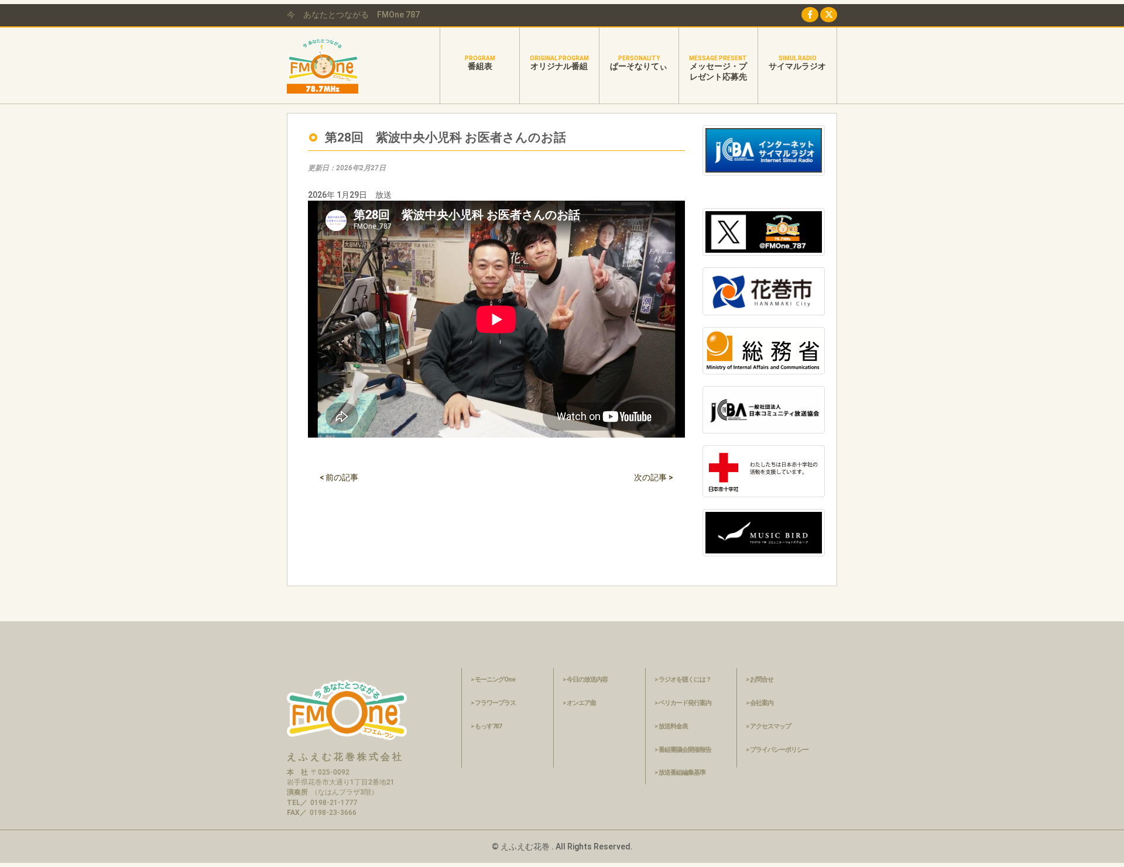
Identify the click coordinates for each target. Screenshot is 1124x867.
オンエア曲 (581, 703)
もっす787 (488, 726)
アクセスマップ (770, 726)
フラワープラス (495, 703)
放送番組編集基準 (682, 772)
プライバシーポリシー (779, 750)
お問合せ (761, 679)
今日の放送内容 (587, 679)
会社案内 (761, 703)
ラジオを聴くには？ (685, 679)
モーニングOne (495, 679)
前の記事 (339, 477)
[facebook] (809, 14)
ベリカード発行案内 (685, 703)
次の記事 (653, 477)
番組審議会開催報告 (685, 750)
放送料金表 (673, 726)
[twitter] (828, 14)
